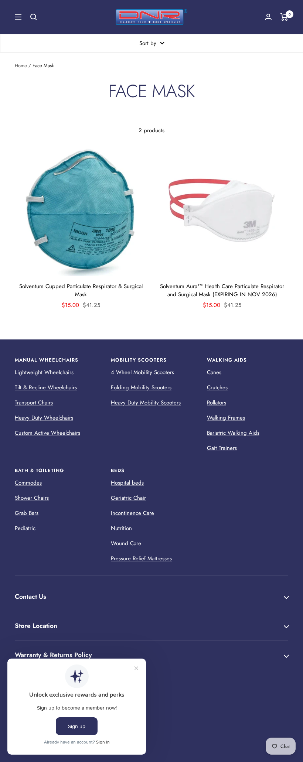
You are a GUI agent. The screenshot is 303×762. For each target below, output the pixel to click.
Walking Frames (226, 418)
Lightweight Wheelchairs (44, 372)
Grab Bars (26, 513)
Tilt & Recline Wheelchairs (46, 387)
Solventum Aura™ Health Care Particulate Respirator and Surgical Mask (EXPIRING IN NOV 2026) (222, 290)
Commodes (28, 483)
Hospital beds (127, 483)
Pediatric (25, 528)
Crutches (217, 387)
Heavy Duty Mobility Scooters (146, 403)
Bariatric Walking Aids (233, 433)
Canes (214, 372)
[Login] (268, 17)
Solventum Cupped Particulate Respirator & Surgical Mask (81, 290)
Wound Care (126, 543)
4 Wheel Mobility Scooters (142, 372)
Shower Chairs (32, 498)
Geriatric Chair (128, 498)
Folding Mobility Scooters (141, 387)
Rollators (216, 403)
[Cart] (284, 17)
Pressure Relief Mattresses (141, 558)
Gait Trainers (222, 448)
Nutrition (121, 528)
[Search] (33, 17)
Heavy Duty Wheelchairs (44, 418)
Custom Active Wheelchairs (47, 433)
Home (21, 65)
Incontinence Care (132, 513)
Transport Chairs (34, 403)
